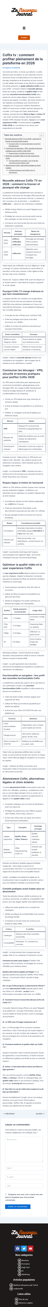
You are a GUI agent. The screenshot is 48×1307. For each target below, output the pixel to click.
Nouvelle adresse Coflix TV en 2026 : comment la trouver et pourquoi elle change (23, 140)
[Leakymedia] (24, 1288)
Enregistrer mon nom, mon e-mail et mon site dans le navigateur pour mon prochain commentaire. (23, 1197)
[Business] (24, 1260)
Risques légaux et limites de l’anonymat (21, 153)
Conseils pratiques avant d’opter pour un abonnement (22, 171)
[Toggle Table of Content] (40, 136)
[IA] (24, 1271)
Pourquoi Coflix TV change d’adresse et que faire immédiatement (25, 145)
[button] (24, 28)
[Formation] (24, 1264)
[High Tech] (24, 1267)
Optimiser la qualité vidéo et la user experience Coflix (22, 157)
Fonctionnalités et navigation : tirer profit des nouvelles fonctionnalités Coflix (23, 162)
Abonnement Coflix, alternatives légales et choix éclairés (23, 166)
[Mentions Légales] (24, 1303)
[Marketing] (24, 1274)
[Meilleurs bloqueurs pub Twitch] (24, 1285)
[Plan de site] (24, 1299)
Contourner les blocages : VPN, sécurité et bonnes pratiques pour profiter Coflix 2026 (24, 149)
